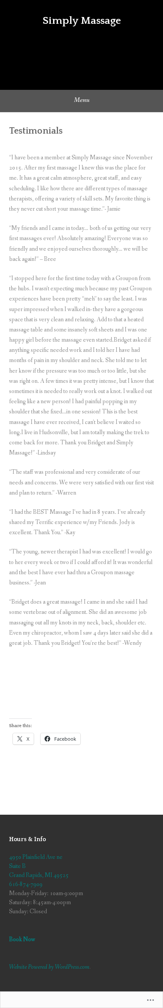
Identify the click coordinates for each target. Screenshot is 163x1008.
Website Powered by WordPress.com (49, 967)
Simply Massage (81, 20)
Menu (81, 100)
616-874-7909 (25, 884)
